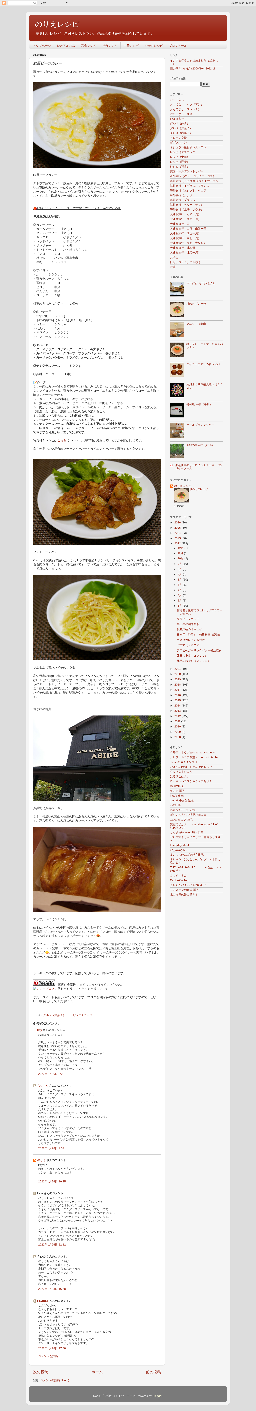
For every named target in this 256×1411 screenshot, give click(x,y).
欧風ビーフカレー (188, 618)
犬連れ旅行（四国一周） (185, 233)
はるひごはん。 (180, 776)
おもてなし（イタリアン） (187, 104)
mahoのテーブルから (183, 810)
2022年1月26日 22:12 (52, 1244)
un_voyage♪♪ (178, 849)
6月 (180, 579)
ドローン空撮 (178, 137)
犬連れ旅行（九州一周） (185, 219)
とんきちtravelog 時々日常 (186, 832)
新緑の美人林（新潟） (200, 445)
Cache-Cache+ (179, 880)
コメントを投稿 (48, 1356)
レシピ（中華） (180, 157)
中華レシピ (131, 45)
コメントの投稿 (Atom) (54, 1380)
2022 (178, 543)
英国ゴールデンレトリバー (187, 171)
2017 (178, 689)
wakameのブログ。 (182, 819)
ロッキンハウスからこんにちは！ (191, 781)
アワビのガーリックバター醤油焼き (199, 650)
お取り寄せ (177, 118)
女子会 (174, 257)
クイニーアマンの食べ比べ (203, 364)
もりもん (42, 1085)
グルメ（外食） (180, 123)
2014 (178, 705)
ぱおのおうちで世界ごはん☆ (188, 814)
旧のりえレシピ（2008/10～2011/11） (194, 68)
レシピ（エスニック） (81, 1015)
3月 (180, 595)
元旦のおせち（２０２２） (193, 660)
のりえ (41, 1160)
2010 (178, 726)
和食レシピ (88, 45)
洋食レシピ (109, 45)
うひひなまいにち (181, 771)
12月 (181, 548)
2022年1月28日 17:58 (52, 1348)
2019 (178, 679)
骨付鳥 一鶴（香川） (199, 404)
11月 (181, 553)
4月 (180, 590)
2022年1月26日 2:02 (51, 1073)
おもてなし (177, 99)
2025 (178, 527)
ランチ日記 (177, 790)
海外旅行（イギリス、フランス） (191, 185)
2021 (178, 668)
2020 (178, 674)
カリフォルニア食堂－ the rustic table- (194, 757)
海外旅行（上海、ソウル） (187, 209)
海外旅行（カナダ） (182, 195)
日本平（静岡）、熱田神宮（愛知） (199, 634)
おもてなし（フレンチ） (185, 109)
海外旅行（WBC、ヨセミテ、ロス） (193, 176)
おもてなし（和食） (182, 114)
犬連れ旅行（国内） (182, 223)
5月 (180, 584)
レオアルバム (66, 45)
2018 (178, 684)
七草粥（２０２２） (189, 645)
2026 (178, 522)
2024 (178, 532)
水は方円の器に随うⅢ (184, 894)
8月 (180, 569)
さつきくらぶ (178, 875)
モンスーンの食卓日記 (184, 889)
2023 (178, 538)
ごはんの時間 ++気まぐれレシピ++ (193, 766)
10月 (181, 558)
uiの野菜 (175, 805)
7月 (180, 574)
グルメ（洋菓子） (54, 1015)
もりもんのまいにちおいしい (188, 885)
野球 (173, 267)
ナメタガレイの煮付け (191, 639)
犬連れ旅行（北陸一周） (185, 252)
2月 (180, 600)
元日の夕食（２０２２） (192, 655)
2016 (178, 695)
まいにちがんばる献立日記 (187, 854)
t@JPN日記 (177, 786)
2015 (178, 700)
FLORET (43, 1300)
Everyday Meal (179, 845)
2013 (178, 710)
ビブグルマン (178, 142)
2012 (178, 716)
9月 (180, 563)
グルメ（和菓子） (181, 133)
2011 (177, 721)
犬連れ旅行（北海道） (184, 247)
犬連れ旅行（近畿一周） (185, 214)
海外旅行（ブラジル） (184, 199)
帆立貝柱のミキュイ (189, 629)
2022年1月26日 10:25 (52, 1181)
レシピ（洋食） (180, 161)
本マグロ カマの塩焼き (200, 283)
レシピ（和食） (180, 166)
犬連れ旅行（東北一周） (185, 238)
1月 (180, 605)
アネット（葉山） (197, 323)
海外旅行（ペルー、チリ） (187, 204)
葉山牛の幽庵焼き (188, 624)
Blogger (157, 1395)
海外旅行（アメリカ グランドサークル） (195, 180)
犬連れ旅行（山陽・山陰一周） (189, 228)
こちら (61, 440)
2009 (178, 731)
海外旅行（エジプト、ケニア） (189, 190)
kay (39, 1030)
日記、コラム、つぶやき (185, 262)
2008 (178, 737)
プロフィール (178, 45)
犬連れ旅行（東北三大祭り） (188, 243)
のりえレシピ (57, 24)
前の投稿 (153, 1372)
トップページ (42, 45)
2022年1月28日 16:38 (52, 1288)
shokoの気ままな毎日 (183, 762)
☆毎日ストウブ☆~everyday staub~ (192, 752)
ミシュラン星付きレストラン (188, 147)
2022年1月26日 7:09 (51, 1148)
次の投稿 (40, 1372)
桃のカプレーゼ (196, 303)
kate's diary (177, 795)
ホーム (97, 1372)
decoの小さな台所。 (183, 800)
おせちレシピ (154, 45)
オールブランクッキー (200, 424)
